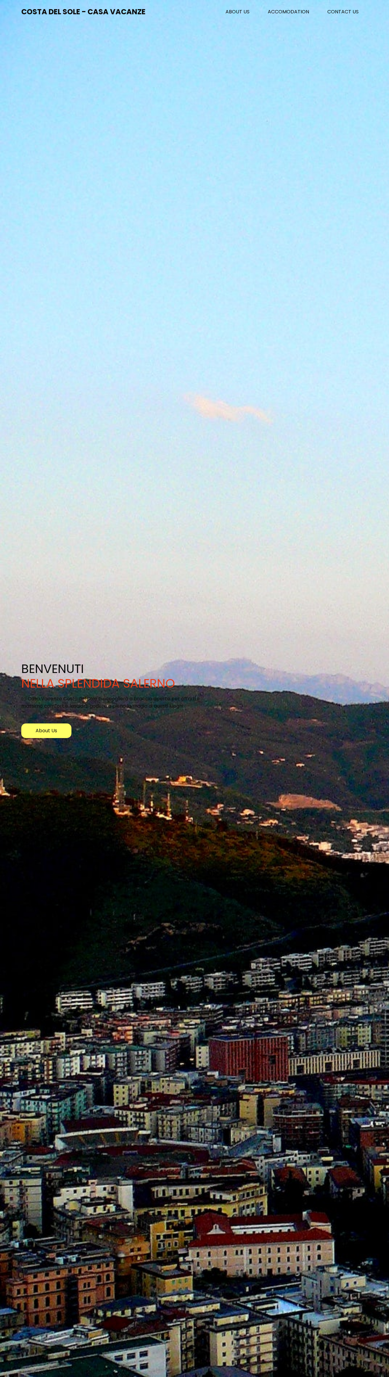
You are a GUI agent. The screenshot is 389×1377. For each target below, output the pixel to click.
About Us (242, 11)
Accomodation (288, 11)
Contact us (343, 11)
